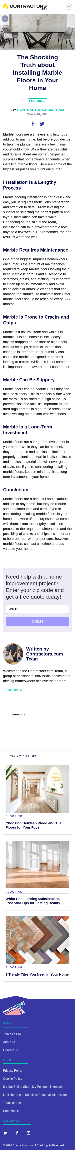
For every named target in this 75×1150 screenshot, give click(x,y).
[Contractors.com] (25, 8)
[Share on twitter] (42, 123)
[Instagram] (28, 1132)
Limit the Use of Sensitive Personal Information (35, 1094)
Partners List (11, 1110)
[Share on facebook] (33, 123)
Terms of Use (12, 1102)
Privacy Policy (12, 1070)
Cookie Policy (12, 1078)
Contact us (10, 1050)
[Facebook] (17, 1132)
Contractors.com (23, 1145)
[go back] (5, 18)
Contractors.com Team (40, 110)
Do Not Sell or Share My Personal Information (34, 1086)
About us (9, 1042)
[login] (69, 7)
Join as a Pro (12, 1034)
